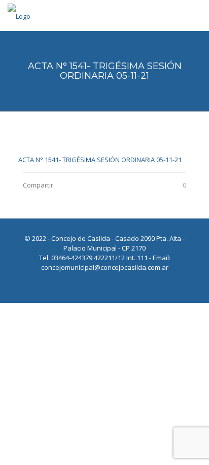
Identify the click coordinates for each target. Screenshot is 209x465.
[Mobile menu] (195, 15)
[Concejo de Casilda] (19, 15)
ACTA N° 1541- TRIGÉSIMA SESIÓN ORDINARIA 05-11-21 (100, 159)
